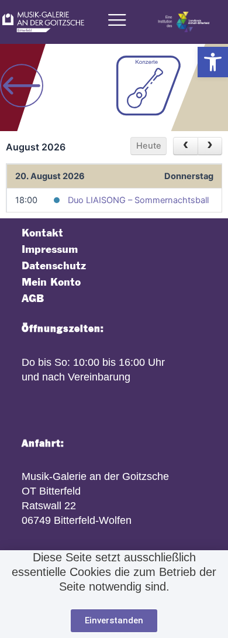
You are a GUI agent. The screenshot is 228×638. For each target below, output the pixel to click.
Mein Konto (51, 282)
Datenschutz (54, 266)
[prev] (185, 146)
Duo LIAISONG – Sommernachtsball (138, 200)
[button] (213, 62)
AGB (33, 299)
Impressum (50, 250)
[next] (210, 146)
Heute (148, 145)
